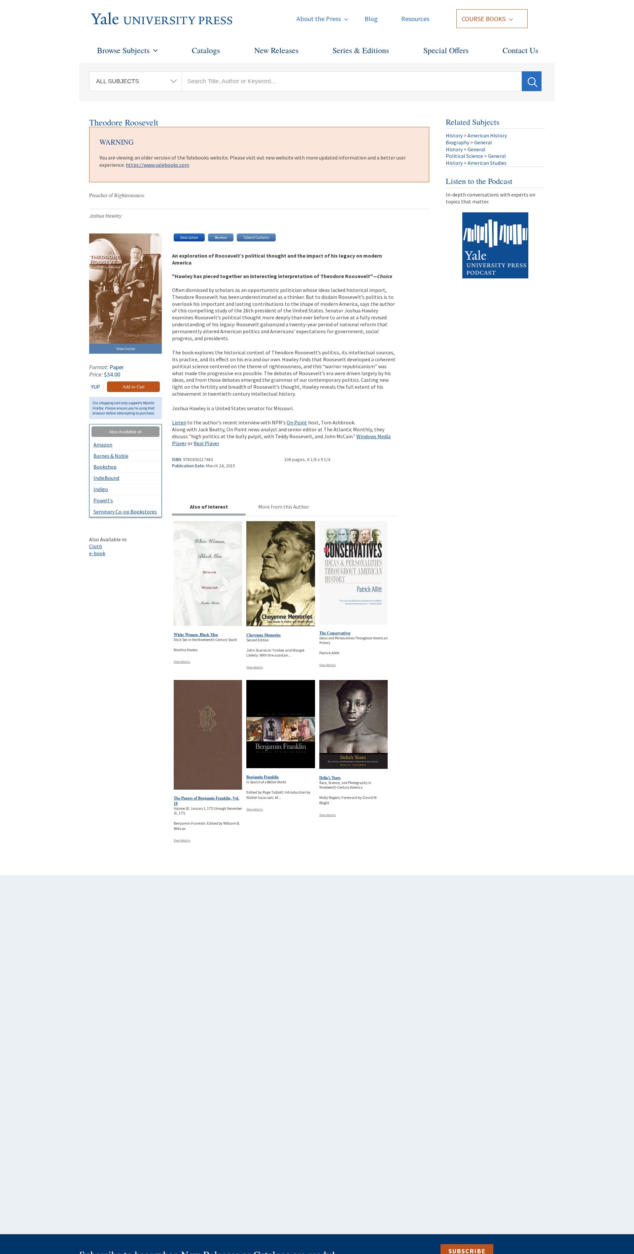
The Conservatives (335, 633)
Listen (179, 422)
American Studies (487, 163)
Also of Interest (209, 506)
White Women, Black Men (196, 634)
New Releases (276, 50)
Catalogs (206, 50)
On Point (297, 422)
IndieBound (106, 478)
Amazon (102, 444)
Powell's (103, 500)
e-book (97, 553)
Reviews (221, 237)
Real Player (206, 443)
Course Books (484, 19)
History (454, 135)
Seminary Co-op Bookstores (125, 511)
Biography (457, 142)
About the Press (319, 19)
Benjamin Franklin (262, 777)
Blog (371, 19)
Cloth (95, 546)
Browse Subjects (123, 50)
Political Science (464, 156)
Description (189, 237)
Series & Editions (361, 50)
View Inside (125, 348)
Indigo (100, 489)
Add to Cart (134, 386)
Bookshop (105, 466)
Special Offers (446, 50)
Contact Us (520, 50)
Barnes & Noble (110, 455)
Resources (415, 19)
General (483, 142)
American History (487, 135)
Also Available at (125, 432)
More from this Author (283, 506)
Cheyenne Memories (263, 635)
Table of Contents (256, 237)
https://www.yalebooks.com (157, 164)
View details (182, 662)
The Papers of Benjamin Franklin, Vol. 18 (206, 800)
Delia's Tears (330, 777)
